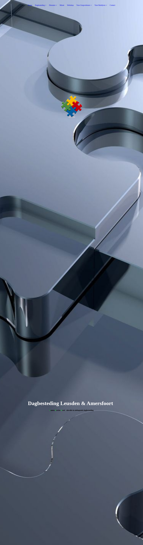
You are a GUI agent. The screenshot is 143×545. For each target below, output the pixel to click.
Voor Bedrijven (100, 5)
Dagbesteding (40, 5)
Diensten (52, 5)
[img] (71, 272)
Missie (62, 5)
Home (30, 5)
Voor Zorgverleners (83, 5)
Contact (112, 5)
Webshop (70, 5)
